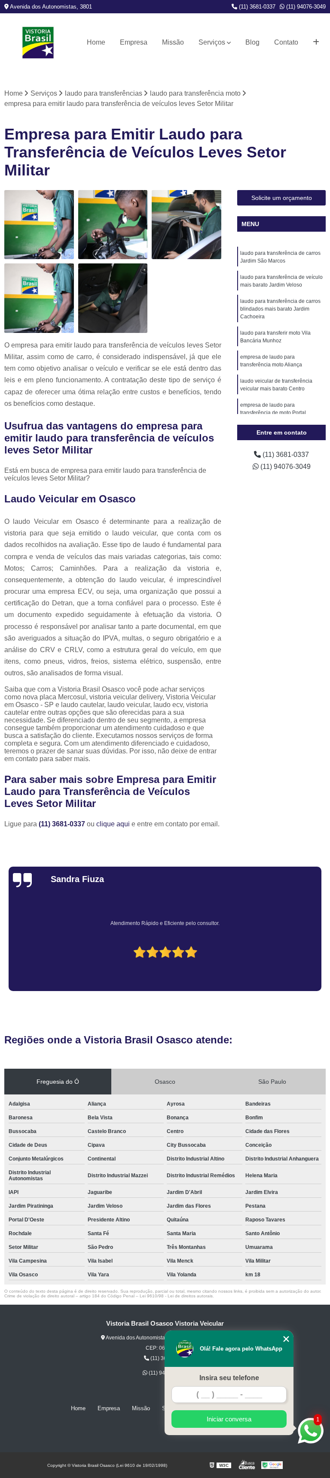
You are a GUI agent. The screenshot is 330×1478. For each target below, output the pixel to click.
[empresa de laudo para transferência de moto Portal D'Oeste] (113, 225)
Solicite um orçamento (281, 197)
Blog (252, 42)
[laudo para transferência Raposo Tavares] (186, 225)
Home (96, 42)
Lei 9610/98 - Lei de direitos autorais (176, 1296)
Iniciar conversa (229, 1419)
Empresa (133, 42)
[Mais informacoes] (316, 42)
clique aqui (113, 824)
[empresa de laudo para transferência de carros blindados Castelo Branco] (113, 298)
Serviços (212, 42)
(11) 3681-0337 (256, 6)
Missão (173, 42)
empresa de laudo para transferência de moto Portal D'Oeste (273, 412)
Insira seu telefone (229, 1377)
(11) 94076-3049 (305, 6)
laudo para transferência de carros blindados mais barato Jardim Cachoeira (280, 309)
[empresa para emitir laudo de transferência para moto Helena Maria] (39, 298)
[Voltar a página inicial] (38, 42)
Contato (286, 42)
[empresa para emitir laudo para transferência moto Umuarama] (39, 225)
